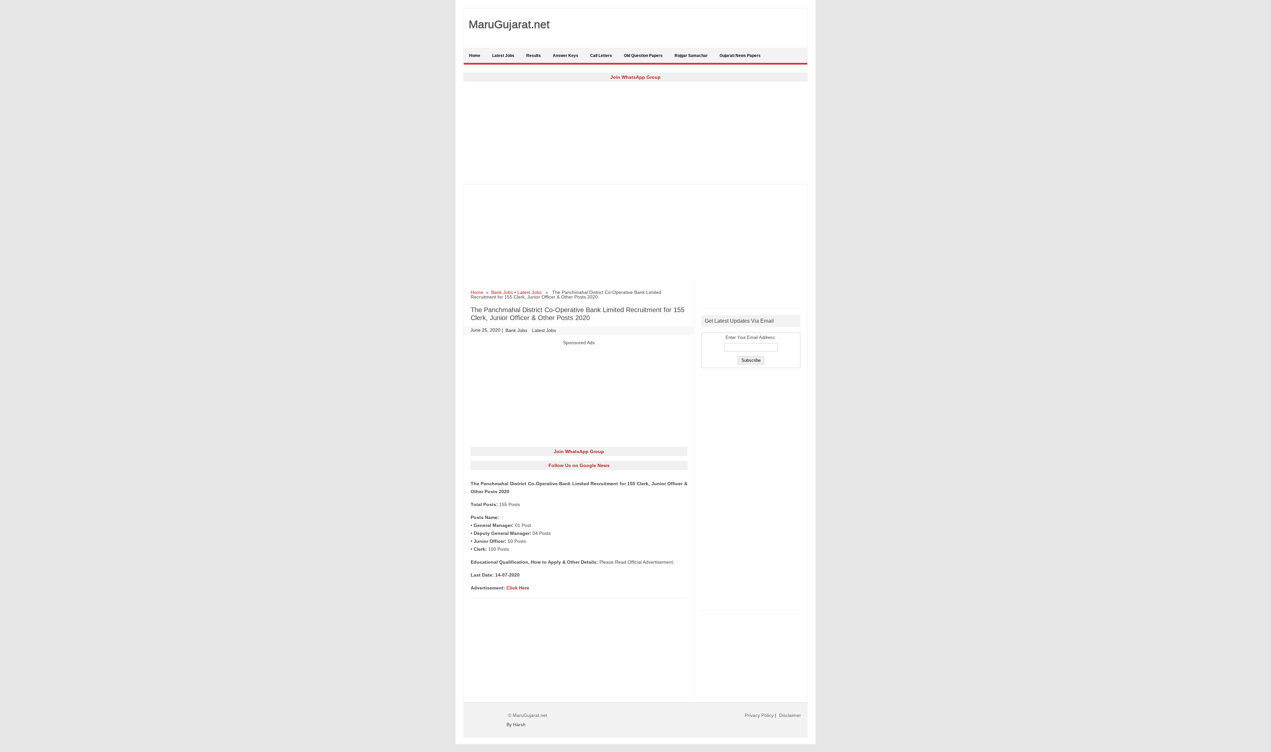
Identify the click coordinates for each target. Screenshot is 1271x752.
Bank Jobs (502, 292)
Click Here (517, 587)
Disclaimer (790, 715)
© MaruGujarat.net (527, 715)
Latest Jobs (503, 55)
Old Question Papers (643, 55)
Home (474, 55)
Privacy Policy (759, 715)
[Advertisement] (635, 132)
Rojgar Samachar (691, 55)
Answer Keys (565, 55)
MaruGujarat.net (509, 24)
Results (533, 55)
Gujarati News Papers (740, 55)
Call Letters (601, 55)
